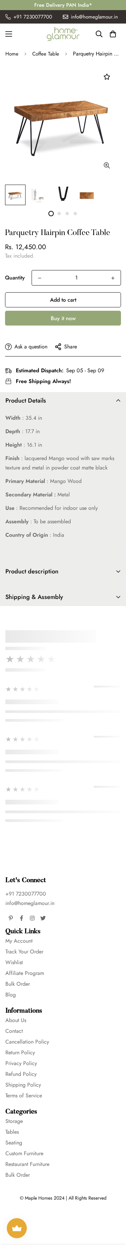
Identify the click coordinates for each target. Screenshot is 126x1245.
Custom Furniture (24, 1153)
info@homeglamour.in (29, 903)
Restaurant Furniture (27, 1164)
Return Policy (20, 1052)
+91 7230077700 (25, 894)
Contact (14, 1031)
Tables (12, 1132)
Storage (14, 1121)
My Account (19, 941)
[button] (113, 34)
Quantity (15, 277)
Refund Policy (21, 1074)
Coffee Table (45, 54)
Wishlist (14, 962)
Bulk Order (17, 984)
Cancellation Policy (27, 1042)
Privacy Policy (21, 1063)
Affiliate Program (24, 973)
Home (11, 54)
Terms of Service (23, 1095)
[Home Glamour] (63, 34)
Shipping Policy (23, 1085)
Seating (13, 1142)
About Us (15, 1020)
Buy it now (63, 318)
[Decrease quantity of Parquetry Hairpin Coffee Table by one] (39, 278)
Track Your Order (24, 951)
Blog (10, 994)
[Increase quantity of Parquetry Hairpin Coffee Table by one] (113, 278)
